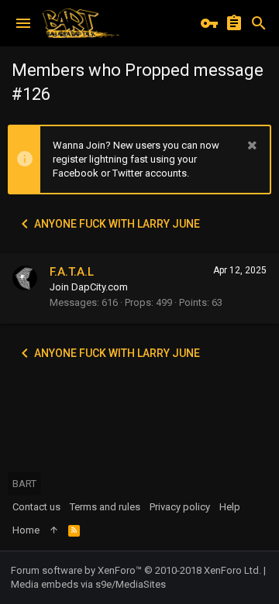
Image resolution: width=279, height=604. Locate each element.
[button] (23, 23)
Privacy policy (180, 507)
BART (24, 483)
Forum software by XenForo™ (136, 570)
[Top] (54, 530)
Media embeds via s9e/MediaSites (88, 584)
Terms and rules (105, 507)
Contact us (36, 507)
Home (26, 530)
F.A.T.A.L (72, 272)
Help (229, 507)
